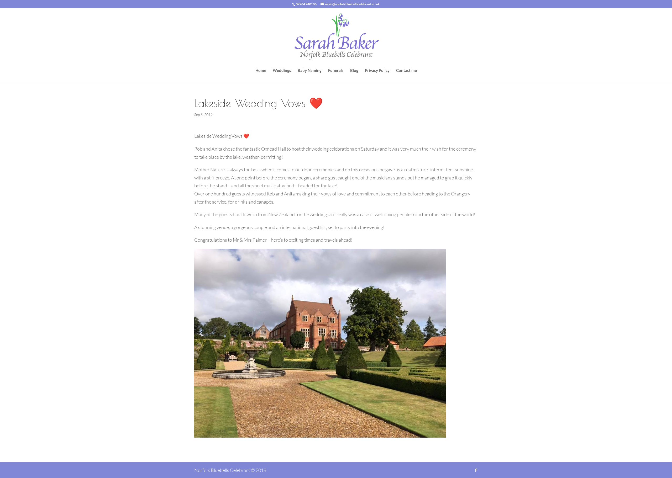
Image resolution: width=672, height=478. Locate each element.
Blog (354, 70)
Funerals (336, 70)
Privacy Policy (377, 70)
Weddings (282, 70)
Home (260, 70)
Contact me (406, 70)
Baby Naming (310, 70)
